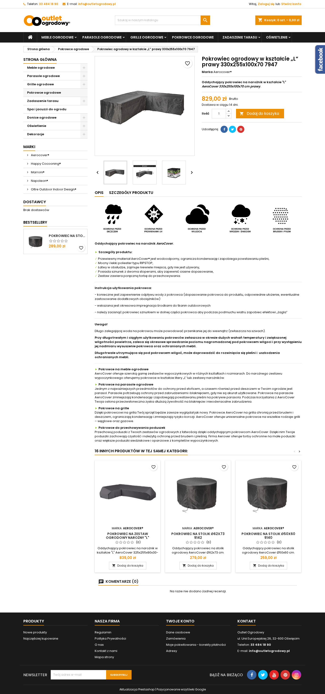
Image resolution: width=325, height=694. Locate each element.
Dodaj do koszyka (259, 113)
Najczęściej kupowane (40, 638)
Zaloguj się (266, 4)
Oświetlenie (276, 37)
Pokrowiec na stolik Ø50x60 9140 (268, 535)
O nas (99, 644)
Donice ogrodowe (41, 117)
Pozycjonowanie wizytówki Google (181, 689)
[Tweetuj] (232, 129)
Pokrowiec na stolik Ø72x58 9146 (67, 236)
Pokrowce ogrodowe (193, 37)
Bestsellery (35, 222)
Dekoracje (35, 134)
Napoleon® (39, 180)
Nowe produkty (35, 632)
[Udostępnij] (224, 129)
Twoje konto (180, 621)
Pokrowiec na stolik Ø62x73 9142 (198, 535)
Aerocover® (39, 155)
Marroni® (37, 172)
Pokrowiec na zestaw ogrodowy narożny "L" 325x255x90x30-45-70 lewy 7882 (127, 537)
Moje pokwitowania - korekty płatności (196, 644)
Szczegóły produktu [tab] (131, 192)
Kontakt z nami (106, 651)
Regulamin (103, 632)
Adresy (171, 651)
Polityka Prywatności (110, 638)
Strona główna (40, 59)
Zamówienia (176, 638)
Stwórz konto (291, 4)
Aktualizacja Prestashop (136, 689)
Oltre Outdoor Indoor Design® (53, 189)
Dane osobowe (178, 632)
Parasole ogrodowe (102, 37)
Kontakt (246, 621)
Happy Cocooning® (45, 163)
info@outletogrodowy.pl (97, 4)
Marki (29, 146)
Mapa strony (104, 657)
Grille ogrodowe (146, 37)
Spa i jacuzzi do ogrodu (46, 109)
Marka (207, 72)
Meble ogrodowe (57, 37)
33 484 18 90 (48, 4)
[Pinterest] (240, 129)
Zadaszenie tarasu (239, 37)
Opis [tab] (99, 192)
